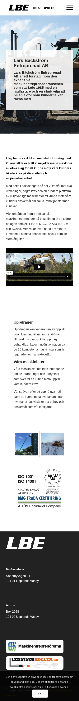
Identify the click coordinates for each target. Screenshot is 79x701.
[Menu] (68, 7)
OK (40, 693)
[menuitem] (68, 7)
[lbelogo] (33, 7)
